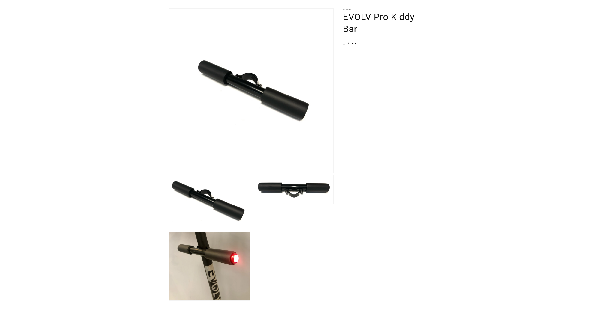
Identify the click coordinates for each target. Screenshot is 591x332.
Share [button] (351, 43)
